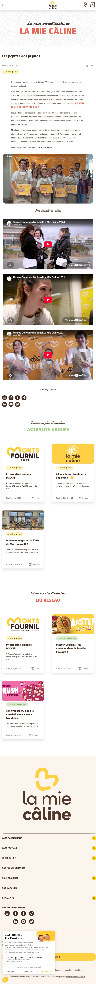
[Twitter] (17, 404)
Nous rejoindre (10, 878)
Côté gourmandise (12, 838)
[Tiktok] (24, 397)
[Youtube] (11, 404)
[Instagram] (4, 397)
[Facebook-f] (11, 397)
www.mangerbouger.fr (75, 977)
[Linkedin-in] (4, 404)
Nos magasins (9, 888)
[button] (2, 4)
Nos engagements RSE (13, 868)
